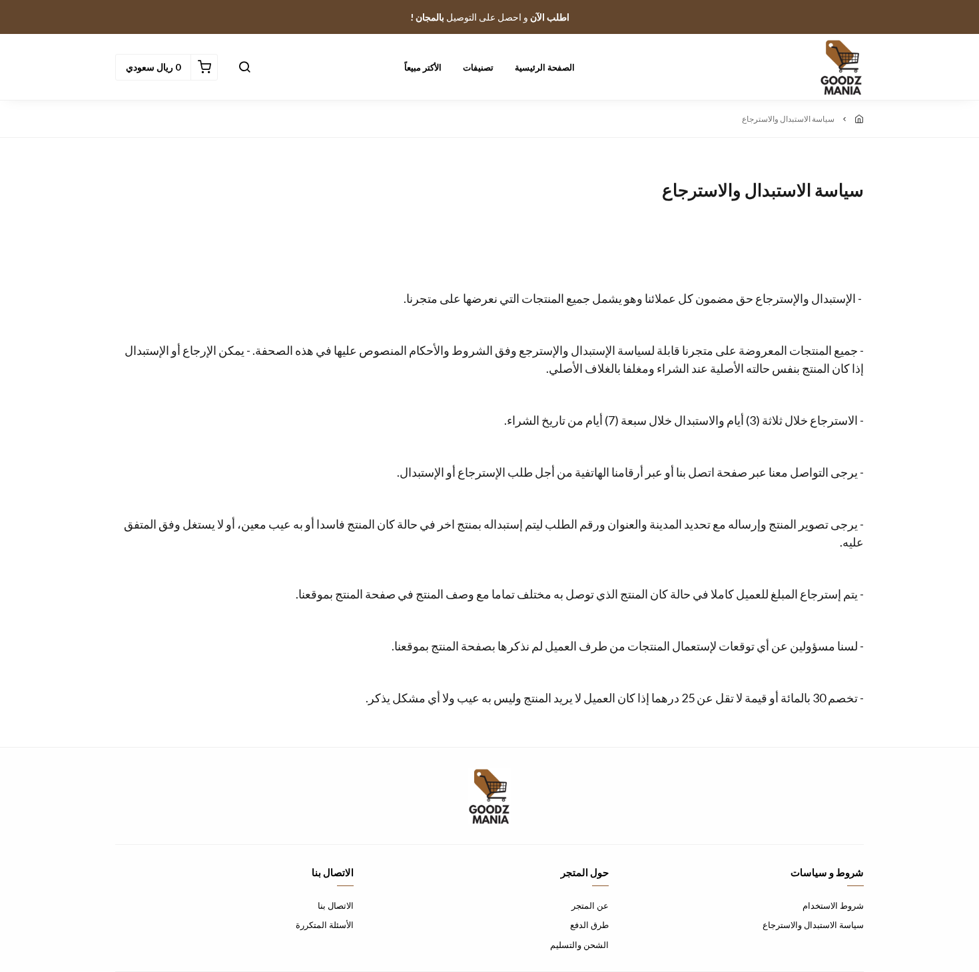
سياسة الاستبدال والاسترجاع (813, 924)
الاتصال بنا (336, 905)
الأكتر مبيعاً (423, 67)
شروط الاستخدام (833, 905)
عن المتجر (590, 905)
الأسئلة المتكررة (325, 924)
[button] (244, 67)
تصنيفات (478, 67)
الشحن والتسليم (579, 944)
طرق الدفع (589, 924)
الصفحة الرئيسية (545, 67)
